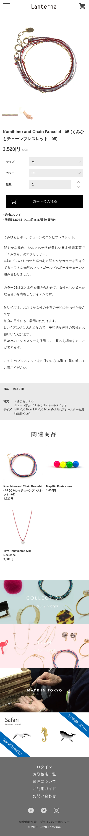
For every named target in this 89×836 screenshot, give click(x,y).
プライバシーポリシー (55, 822)
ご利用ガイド (44, 789)
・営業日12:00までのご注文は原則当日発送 (29, 219)
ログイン (44, 767)
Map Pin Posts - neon (59, 486)
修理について (44, 781)
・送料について (11, 214)
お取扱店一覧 (44, 774)
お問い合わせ (44, 796)
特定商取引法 (28, 822)
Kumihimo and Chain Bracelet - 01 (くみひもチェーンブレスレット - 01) (23, 490)
